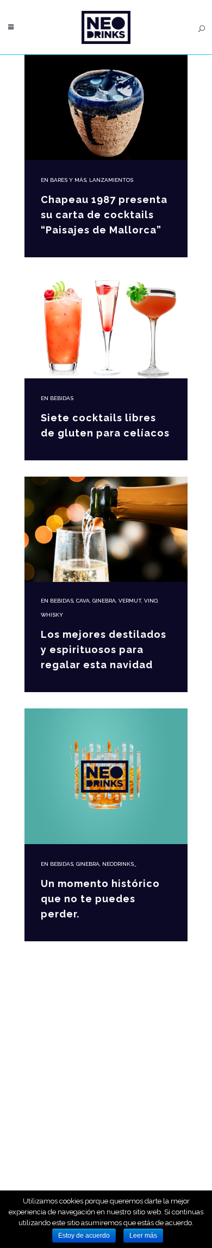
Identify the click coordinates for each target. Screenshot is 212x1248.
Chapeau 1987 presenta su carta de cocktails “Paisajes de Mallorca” (104, 215)
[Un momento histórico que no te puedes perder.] (106, 776)
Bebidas (61, 398)
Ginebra (104, 601)
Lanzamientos (111, 180)
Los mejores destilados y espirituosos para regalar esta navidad (103, 649)
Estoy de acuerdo (84, 1235)
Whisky (52, 615)
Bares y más (68, 180)
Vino (151, 601)
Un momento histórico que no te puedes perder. (100, 899)
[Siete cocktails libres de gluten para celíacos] (106, 325)
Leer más (143, 1235)
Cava (83, 601)
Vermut (130, 601)
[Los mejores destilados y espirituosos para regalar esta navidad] (106, 529)
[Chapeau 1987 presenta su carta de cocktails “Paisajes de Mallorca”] (106, 107)
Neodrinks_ (119, 864)
